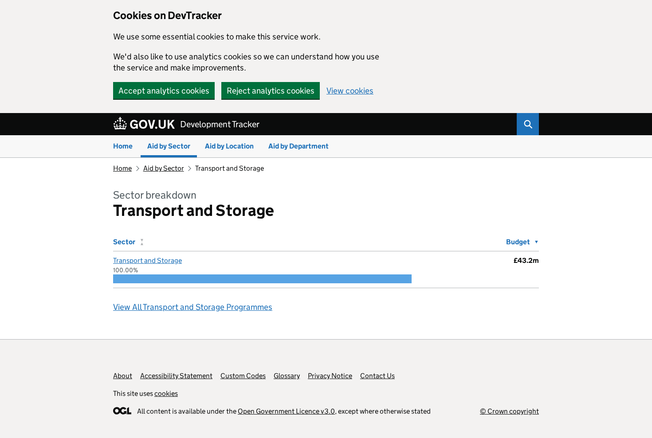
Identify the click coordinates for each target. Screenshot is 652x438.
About (122, 376)
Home (123, 146)
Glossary (287, 376)
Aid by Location (229, 146)
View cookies (349, 90)
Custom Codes (243, 376)
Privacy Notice (330, 376)
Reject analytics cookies (270, 91)
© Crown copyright (509, 411)
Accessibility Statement (176, 376)
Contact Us (377, 376)
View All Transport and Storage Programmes (192, 307)
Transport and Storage (147, 260)
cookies (166, 393)
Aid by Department (298, 146)
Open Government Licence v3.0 (286, 411)
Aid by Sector (168, 146)
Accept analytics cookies (163, 91)
